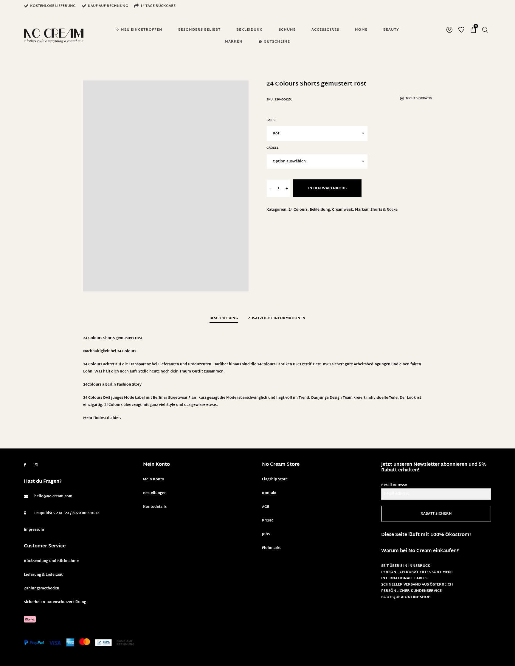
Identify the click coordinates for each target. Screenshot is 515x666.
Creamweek (342, 210)
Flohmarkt (271, 548)
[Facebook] (25, 465)
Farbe (271, 120)
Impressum (34, 530)
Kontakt (269, 493)
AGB (265, 507)
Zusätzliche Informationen (276, 318)
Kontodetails (155, 507)
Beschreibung (224, 318)
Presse (268, 520)
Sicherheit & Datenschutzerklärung (55, 602)
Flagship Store (275, 479)
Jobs (266, 534)
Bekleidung (320, 210)
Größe (272, 148)
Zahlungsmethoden (41, 588)
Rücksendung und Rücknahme (51, 561)
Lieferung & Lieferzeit (43, 575)
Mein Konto (153, 479)
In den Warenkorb (327, 188)
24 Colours (298, 210)
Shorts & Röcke (384, 210)
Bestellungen (155, 493)
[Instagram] (36, 465)
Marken (361, 210)
